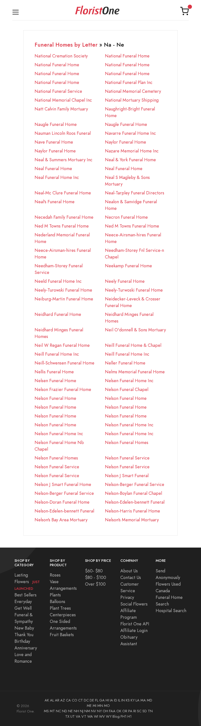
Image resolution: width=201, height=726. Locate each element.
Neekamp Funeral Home (128, 266)
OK (118, 711)
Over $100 (95, 584)
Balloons (57, 601)
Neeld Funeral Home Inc (58, 281)
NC (58, 711)
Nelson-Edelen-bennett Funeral (134, 502)
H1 (129, 716)
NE (70, 711)
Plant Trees (60, 608)
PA (130, 711)
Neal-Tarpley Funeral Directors (134, 193)
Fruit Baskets (62, 635)
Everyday (23, 601)
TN (150, 711)
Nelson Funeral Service (127, 458)
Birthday (22, 641)
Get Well (23, 608)
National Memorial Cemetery (133, 91)
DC (86, 700)
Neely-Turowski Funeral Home (63, 290)
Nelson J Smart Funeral (127, 475)
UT (72, 716)
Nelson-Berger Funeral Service (134, 484)
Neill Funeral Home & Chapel (133, 345)
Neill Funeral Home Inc (57, 354)
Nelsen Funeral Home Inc (129, 380)
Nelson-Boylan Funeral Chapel (133, 493)
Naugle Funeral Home (56, 124)
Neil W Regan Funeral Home (62, 345)
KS (128, 700)
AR (57, 700)
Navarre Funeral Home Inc (130, 133)
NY (99, 711)
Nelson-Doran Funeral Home (62, 502)
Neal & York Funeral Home (130, 160)
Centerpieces (63, 615)
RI (134, 711)
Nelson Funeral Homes (126, 442)
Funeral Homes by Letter (66, 45)
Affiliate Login (134, 630)
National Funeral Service (58, 91)
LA (137, 700)
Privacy (127, 597)
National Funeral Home (127, 56)
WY (109, 716)
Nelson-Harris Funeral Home (132, 511)
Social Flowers (134, 604)
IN (123, 700)
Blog (116, 716)
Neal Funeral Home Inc (57, 177)
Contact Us (130, 577)
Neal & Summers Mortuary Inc (63, 160)
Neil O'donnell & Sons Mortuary (135, 330)
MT (52, 711)
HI (107, 700)
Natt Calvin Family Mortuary (61, 109)
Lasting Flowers (27, 581)
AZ (62, 700)
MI (94, 705)
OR (124, 711)
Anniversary (25, 648)
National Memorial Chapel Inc (63, 100)
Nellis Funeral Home (54, 372)
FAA (112, 711)
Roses (55, 575)
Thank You (23, 635)
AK (47, 700)
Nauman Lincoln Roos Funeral (63, 133)
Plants (55, 595)
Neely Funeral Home (125, 281)
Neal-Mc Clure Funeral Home (63, 193)
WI (96, 716)
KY (133, 700)
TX (67, 716)
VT (83, 716)
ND (64, 711)
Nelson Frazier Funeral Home (63, 389)
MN (100, 705)
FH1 (123, 716)
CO (74, 700)
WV (102, 716)
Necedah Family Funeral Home (64, 217)
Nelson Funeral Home (55, 398)
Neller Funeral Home (125, 363)
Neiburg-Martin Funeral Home (64, 299)
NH (76, 711)
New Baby (24, 628)
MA (143, 700)
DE (92, 700)
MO (107, 705)
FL (96, 700)
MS (46, 711)
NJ (81, 711)
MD (149, 700)
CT (80, 700)
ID (115, 700)
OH (105, 711)
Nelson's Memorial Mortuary (132, 520)
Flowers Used (168, 584)
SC (139, 711)
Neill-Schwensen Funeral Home (64, 363)
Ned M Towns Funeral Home (62, 226)
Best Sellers (25, 595)
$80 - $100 (95, 577)
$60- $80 (94, 571)
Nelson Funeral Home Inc (129, 425)
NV (93, 711)
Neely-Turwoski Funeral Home (134, 290)
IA (111, 700)
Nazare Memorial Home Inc (132, 151)
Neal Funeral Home (53, 168)
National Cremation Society (61, 56)
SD (144, 711)
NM (87, 711)
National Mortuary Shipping (132, 100)
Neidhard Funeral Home (58, 314)
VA (78, 716)
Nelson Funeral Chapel (126, 389)
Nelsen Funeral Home (55, 380)
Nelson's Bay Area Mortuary (61, 520)
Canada (163, 591)
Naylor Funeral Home (125, 142)
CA (68, 700)
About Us (129, 571)
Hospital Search (171, 610)
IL (119, 700)
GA (102, 700)
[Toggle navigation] (15, 11)
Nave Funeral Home (54, 142)
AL (52, 700)
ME (89, 705)
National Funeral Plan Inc (128, 82)
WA (90, 716)
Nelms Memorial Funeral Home (135, 372)
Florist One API (134, 624)
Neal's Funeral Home (55, 202)
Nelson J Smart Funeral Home (63, 484)
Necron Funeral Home (126, 217)
